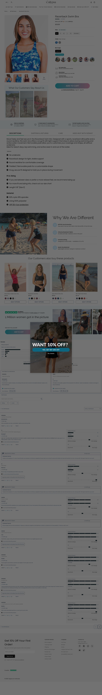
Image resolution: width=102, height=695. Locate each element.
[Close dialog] (70, 324)
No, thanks (51, 353)
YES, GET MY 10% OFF (51, 350)
